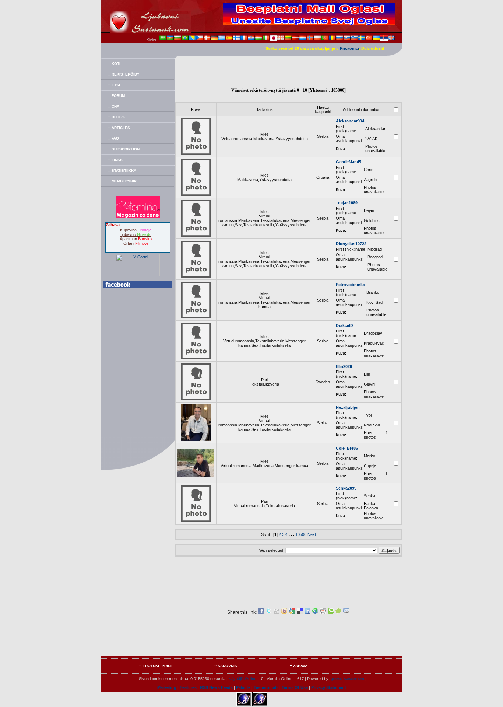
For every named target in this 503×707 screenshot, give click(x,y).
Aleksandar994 (350, 121)
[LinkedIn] (307, 612)
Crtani (135, 243)
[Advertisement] (288, 72)
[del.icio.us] (300, 612)
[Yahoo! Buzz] (284, 612)
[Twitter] (269, 612)
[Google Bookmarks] (292, 612)
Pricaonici (349, 48)
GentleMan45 (348, 162)
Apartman (136, 239)
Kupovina (135, 230)
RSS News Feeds (216, 687)
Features (188, 687)
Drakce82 (344, 325)
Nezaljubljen (348, 407)
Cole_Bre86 (347, 448)
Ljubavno (135, 234)
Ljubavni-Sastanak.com (347, 679)
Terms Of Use (295, 687)
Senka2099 (346, 488)
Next (311, 534)
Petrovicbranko (350, 284)
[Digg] (276, 612)
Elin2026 (344, 366)
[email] (346, 612)
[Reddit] (323, 612)
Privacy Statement (328, 687)
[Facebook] (261, 612)
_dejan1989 (347, 203)
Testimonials (266, 687)
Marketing (166, 687)
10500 (300, 534)
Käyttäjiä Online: (243, 678)
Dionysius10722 (351, 243)
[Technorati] (331, 612)
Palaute (243, 687)
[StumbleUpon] (315, 612)
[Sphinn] (338, 612)
